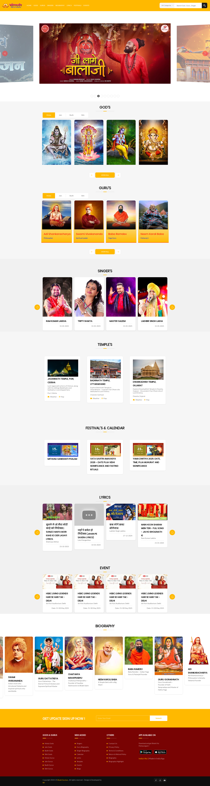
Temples (80, 761)
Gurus (42, 5)
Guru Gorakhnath (83, 679)
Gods (36, 5)
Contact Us (113, 743)
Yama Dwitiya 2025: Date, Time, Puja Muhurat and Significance (146, 462)
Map (62, 397)
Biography (60, 5)
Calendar (80, 754)
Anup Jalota (148, 321)
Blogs (79, 769)
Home (29, 5)
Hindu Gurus (49, 758)
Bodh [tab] (72, 115)
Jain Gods (48, 747)
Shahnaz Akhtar (118, 321)
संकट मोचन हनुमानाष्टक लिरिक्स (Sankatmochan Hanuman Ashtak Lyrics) (152, 532)
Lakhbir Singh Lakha (88, 321)
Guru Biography (83, 747)
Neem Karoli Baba (22, 679)
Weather (53, 397)
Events (86, 5)
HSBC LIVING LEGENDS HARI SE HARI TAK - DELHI (57, 597)
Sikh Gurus (49, 769)
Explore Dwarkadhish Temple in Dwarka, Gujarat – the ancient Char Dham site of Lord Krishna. (148, 391)
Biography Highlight (116, 761)
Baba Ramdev (50, 669)
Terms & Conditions (116, 751)
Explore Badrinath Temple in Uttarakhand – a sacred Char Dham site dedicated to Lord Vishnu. (105, 389)
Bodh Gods (49, 751)
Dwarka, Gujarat (139, 396)
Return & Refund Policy (117, 754)
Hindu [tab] (48, 115)
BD (44, 782)
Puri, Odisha (52, 393)
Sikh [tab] (82, 115)
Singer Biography (83, 751)
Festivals (77, 5)
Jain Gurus (49, 761)
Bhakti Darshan (63, 780)
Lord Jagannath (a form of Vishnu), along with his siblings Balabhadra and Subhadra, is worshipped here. (63, 388)
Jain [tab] (60, 115)
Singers (50, 5)
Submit (159, 718)
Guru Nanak (139, 683)
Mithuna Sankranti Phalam (62, 458)
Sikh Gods (48, 754)
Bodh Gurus (49, 765)
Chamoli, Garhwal (97, 395)
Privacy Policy (114, 747)
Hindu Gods (49, 743)
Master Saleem (54, 321)
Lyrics (69, 5)
